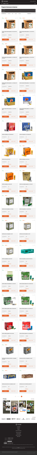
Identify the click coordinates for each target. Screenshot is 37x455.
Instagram (10, 441)
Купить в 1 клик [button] (13, 39)
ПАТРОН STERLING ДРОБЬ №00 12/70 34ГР (8, 333)
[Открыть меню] (35, 1)
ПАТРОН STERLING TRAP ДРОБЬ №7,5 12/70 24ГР (9, 283)
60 (35, 13)
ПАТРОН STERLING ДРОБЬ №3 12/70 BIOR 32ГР (26, 308)
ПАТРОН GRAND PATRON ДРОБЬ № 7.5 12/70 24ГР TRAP (9, 109)
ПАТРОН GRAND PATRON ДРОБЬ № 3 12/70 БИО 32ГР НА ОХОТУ (9, 58)
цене (12, 13)
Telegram (5, 443)
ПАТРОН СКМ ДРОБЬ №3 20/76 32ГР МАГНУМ (26, 258)
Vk (9, 441)
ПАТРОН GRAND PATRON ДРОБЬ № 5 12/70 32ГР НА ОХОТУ (27, 58)
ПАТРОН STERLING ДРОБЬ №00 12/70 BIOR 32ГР (26, 283)
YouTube (11, 441)
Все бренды (34, 417)
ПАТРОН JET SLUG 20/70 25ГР (6, 159)
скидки (16, 13)
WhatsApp (4, 443)
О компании (18, 426)
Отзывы (18, 429)
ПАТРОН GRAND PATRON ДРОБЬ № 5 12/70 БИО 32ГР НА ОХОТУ (9, 83)
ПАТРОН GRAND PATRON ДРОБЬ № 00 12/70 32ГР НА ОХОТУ (9, 32)
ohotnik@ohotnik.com (10, 439)
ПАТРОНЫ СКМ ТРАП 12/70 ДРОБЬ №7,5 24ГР (26, 358)
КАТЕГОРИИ (3, 9)
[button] (15, 18)
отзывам (19, 13)
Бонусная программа (18, 430)
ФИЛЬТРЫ (3, 11)
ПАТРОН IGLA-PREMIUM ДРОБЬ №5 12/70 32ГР (26, 184)
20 (32, 13)
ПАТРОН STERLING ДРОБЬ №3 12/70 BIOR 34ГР (26, 333)
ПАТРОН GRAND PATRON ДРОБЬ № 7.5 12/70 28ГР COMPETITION (26, 109)
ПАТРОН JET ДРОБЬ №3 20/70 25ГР (24, 159)
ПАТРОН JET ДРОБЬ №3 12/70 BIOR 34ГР (25, 134)
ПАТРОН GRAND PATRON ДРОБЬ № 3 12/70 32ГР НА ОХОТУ (27, 32)
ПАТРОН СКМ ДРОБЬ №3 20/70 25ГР (7, 258)
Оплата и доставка (18, 432)
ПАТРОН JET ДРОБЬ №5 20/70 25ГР (7, 184)
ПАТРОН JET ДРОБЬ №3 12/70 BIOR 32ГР (7, 134)
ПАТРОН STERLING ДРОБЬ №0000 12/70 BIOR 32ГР (9, 308)
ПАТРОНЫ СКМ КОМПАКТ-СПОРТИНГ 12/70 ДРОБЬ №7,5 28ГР (9, 359)
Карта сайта (18, 436)
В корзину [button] (5, 39)
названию (9, 13)
